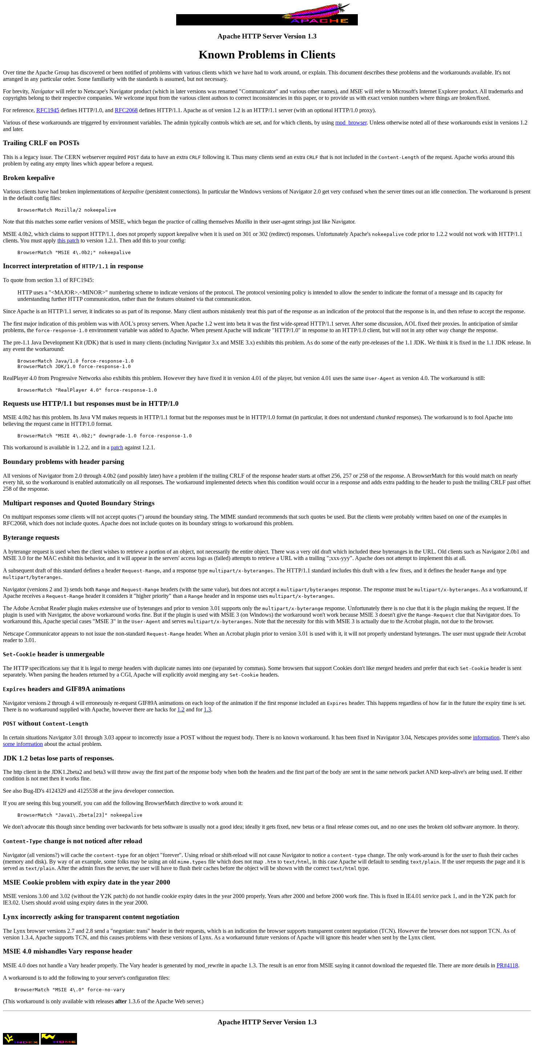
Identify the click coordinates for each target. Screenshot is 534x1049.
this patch (68, 240)
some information (23, 744)
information (486, 737)
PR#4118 (507, 965)
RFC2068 (126, 110)
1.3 (207, 709)
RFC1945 (47, 110)
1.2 (181, 709)
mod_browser (351, 122)
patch (117, 447)
